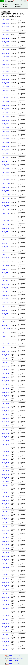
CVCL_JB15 (5, 507)
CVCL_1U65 (5, 127)
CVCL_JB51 (5, 641)
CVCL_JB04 (5, 489)
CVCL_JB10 (5, 291)
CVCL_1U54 (5, 86)
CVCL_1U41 (5, 38)
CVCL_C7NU (5, 321)
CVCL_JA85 (5, 418)
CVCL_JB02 (5, 481)
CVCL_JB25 (5, 545)
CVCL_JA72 (5, 369)
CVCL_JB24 (5, 541)
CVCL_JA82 (5, 407)
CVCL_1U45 (5, 53)
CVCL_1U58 (5, 101)
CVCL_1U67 (5, 135)
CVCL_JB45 (5, 619)
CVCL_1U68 (5, 138)
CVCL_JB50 (5, 638)
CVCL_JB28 (5, 556)
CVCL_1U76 (5, 168)
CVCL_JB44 (5, 615)
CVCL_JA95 (5, 455)
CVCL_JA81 (5, 403)
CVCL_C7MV (5, 213)
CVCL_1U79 (5, 179)
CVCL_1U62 (5, 116)
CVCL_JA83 (5, 410)
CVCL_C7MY (5, 224)
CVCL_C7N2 (5, 239)
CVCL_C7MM (6, 183)
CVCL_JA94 (5, 451)
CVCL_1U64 (5, 123)
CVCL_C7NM (5, 287)
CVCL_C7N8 (5, 269)
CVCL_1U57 (5, 97)
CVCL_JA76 (5, 384)
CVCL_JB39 (5, 597)
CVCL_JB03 (5, 485)
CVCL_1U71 (5, 150)
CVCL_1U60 (5, 109)
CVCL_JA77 (5, 388)
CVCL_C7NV (5, 325)
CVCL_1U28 (5, 27)
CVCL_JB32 (5, 571)
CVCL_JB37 (5, 589)
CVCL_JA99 (5, 470)
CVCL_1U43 (5, 45)
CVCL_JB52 (5, 645)
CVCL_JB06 (5, 258)
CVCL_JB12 (5, 496)
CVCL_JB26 (5, 548)
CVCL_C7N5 (5, 250)
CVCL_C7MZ (5, 228)
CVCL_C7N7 (5, 261)
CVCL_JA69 (5, 358)
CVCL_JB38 (5, 593)
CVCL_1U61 (5, 112)
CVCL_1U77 (5, 172)
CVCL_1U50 (5, 71)
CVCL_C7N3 (5, 243)
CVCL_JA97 (5, 463)
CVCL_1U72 (5, 153)
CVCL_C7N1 (5, 235)
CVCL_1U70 (5, 146)
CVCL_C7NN (5, 299)
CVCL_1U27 (5, 23)
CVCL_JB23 (5, 537)
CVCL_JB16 (5, 511)
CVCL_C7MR (5, 198)
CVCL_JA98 (5, 466)
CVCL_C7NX (5, 332)
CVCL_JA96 (5, 459)
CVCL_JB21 (5, 530)
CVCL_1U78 (5, 176)
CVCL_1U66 (5, 131)
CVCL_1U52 (5, 79)
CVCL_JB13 (5, 500)
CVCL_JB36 (5, 586)
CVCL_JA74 (5, 377)
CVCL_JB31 (5, 567)
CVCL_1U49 (5, 68)
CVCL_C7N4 (5, 246)
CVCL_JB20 (5, 526)
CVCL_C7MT (5, 206)
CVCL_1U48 (5, 64)
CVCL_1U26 (5, 19)
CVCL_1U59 (5, 105)
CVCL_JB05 (5, 492)
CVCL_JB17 (5, 515)
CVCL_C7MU (5, 209)
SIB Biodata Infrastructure (15, 655)
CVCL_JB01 (5, 478)
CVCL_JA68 (5, 355)
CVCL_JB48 (5, 630)
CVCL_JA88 (5, 429)
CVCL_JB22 (5, 533)
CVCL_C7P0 (5, 343)
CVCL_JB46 (5, 623)
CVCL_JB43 (5, 612)
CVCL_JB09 (5, 284)
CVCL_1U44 (5, 49)
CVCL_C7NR (5, 310)
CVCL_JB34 (5, 578)
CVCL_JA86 (5, 422)
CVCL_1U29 (5, 30)
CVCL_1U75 (5, 165)
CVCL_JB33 (5, 574)
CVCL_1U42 (5, 42)
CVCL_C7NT (5, 317)
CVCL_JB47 (5, 627)
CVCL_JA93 (5, 448)
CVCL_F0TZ (5, 351)
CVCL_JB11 (5, 295)
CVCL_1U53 (5, 83)
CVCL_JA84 (5, 414)
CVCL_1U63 (5, 120)
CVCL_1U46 (5, 56)
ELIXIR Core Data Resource (15, 660)
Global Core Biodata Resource (16, 658)
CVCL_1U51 (5, 75)
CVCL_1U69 (5, 142)
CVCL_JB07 (5, 265)
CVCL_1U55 (5, 90)
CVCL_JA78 (5, 392)
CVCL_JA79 (5, 395)
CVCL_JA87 (5, 425)
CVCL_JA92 (5, 444)
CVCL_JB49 (5, 634)
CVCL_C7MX (5, 220)
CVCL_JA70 (5, 362)
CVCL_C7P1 (5, 347)
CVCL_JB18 (5, 518)
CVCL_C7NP (5, 302)
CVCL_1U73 (5, 157)
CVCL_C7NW (6, 328)
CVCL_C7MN (5, 187)
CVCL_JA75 (5, 381)
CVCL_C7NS (5, 314)
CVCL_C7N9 (5, 273)
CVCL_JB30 (5, 563)
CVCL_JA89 (5, 433)
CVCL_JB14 (5, 504)
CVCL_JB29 (5, 560)
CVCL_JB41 (5, 604)
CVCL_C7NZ (5, 340)
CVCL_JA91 (5, 440)
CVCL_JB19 (5, 522)
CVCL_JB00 (5, 474)
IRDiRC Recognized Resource (16, 663)
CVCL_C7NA (5, 276)
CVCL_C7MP (5, 191)
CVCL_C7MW (6, 217)
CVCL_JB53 (5, 649)
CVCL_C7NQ (5, 306)
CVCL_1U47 (5, 60)
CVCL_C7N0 (5, 232)
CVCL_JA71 (5, 366)
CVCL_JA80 (5, 399)
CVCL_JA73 (5, 373)
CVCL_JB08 (5, 280)
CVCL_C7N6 (5, 254)
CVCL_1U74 (5, 161)
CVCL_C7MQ (5, 194)
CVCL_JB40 (5, 600)
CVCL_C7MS (5, 202)
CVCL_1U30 (5, 34)
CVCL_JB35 (5, 582)
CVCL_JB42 (5, 608)
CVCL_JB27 (5, 552)
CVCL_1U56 (5, 94)
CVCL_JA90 (5, 437)
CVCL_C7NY (5, 336)
